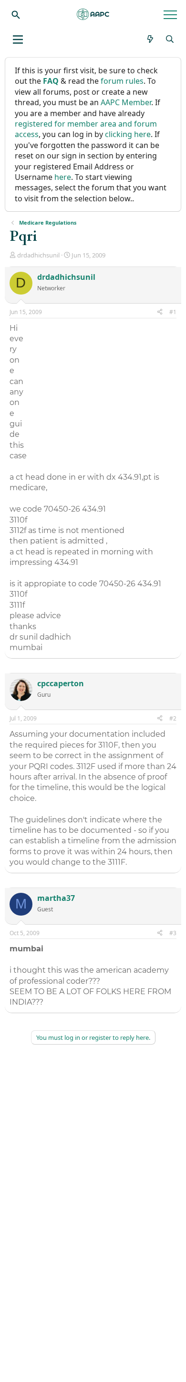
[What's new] (150, 39)
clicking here (128, 134)
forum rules (122, 81)
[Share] (160, 312)
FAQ (51, 81)
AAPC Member (126, 102)
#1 (172, 312)
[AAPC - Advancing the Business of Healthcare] (93, 14)
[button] (18, 39)
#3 (172, 933)
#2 (172, 718)
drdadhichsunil (38, 255)
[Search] (15, 14)
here (62, 177)
